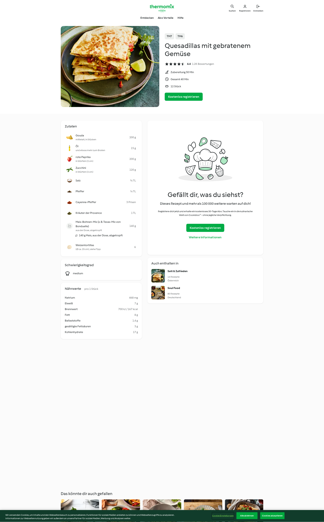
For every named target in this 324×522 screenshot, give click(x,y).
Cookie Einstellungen (223, 515)
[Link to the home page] (162, 8)
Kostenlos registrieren (183, 97)
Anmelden (258, 11)
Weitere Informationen (205, 237)
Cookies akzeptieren (272, 515)
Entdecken (147, 17)
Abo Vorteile (165, 17)
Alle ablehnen (247, 515)
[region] (162, 516)
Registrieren (245, 11)
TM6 (180, 36)
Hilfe (181, 17)
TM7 (169, 36)
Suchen (232, 11)
